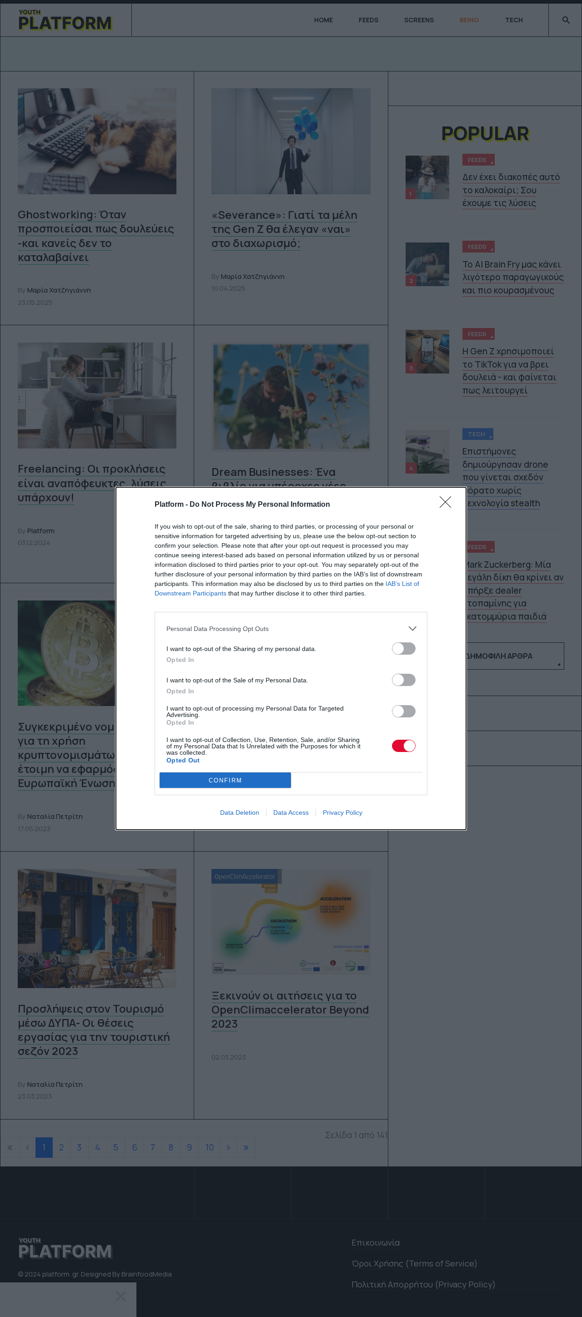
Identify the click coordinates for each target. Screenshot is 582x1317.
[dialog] (291, 658)
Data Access (291, 812)
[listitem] (291, 628)
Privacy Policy (342, 812)
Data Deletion (239, 812)
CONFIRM (225, 780)
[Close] (448, 505)
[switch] (404, 648)
